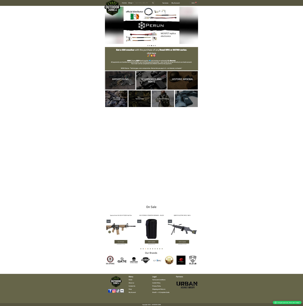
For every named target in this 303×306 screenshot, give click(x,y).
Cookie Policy (156, 283)
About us (131, 283)
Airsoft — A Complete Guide (160, 292)
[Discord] (122, 291)
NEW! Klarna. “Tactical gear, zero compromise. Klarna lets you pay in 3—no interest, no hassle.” (151, 68)
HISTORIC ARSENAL (182, 79)
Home (124, 3)
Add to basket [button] (121, 242)
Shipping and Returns (158, 289)
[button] (109, 232)
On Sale (151, 206)
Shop (130, 3)
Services (165, 3)
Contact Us (132, 286)
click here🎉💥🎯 (151, 53)
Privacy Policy (156, 286)
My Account (175, 3)
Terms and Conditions (158, 280)
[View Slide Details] (151, 25)
